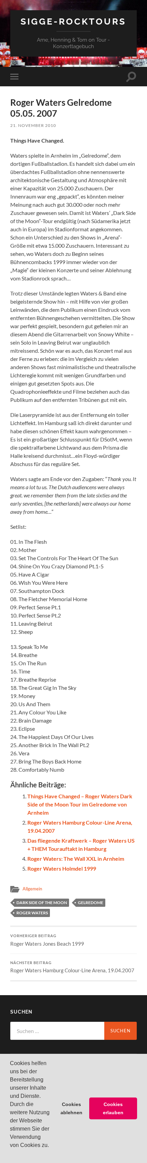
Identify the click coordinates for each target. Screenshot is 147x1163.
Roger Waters (32, 912)
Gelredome (90, 902)
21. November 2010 (33, 125)
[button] (11, 1154)
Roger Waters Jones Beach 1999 (47, 940)
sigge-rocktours (73, 21)
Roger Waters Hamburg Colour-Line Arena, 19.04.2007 (72, 967)
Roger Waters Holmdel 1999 (61, 868)
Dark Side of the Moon (41, 902)
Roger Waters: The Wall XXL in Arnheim (75, 858)
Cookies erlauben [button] (113, 1108)
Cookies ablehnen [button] (71, 1108)
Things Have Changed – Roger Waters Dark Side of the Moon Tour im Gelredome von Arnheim (79, 804)
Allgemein (32, 888)
